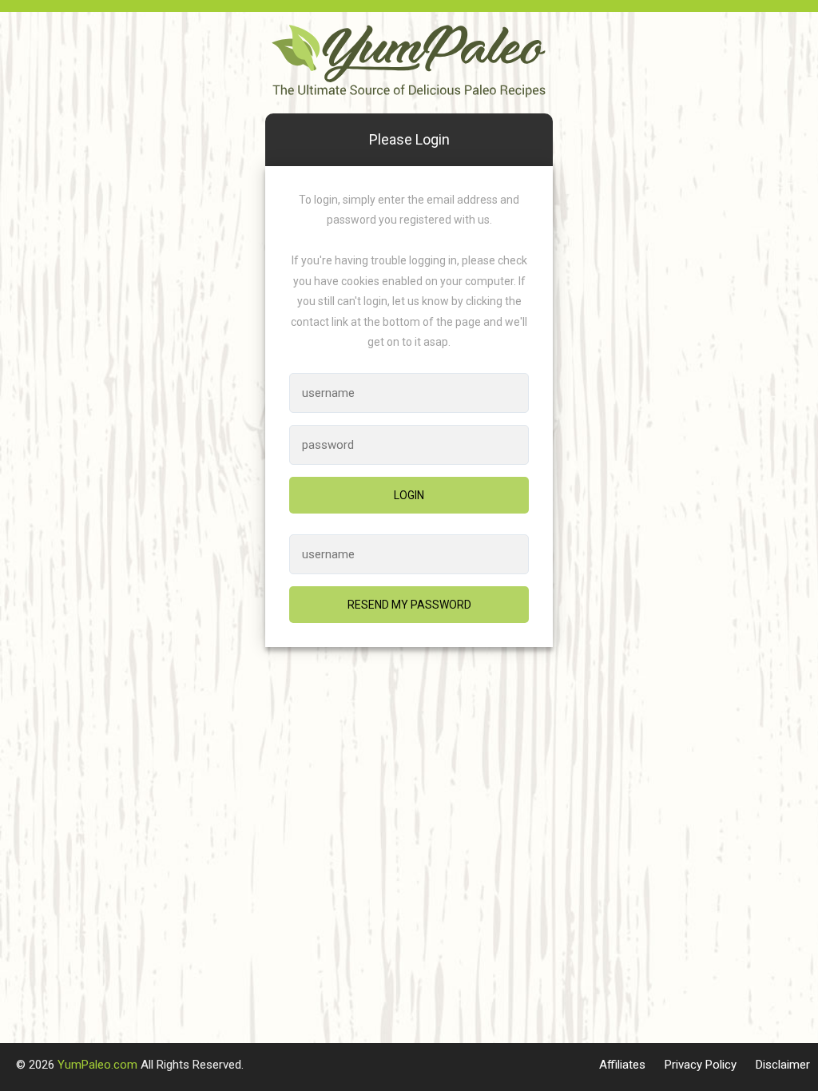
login (409, 495)
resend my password (409, 604)
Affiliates (622, 1064)
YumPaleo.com (97, 1064)
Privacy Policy (701, 1064)
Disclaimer (783, 1064)
